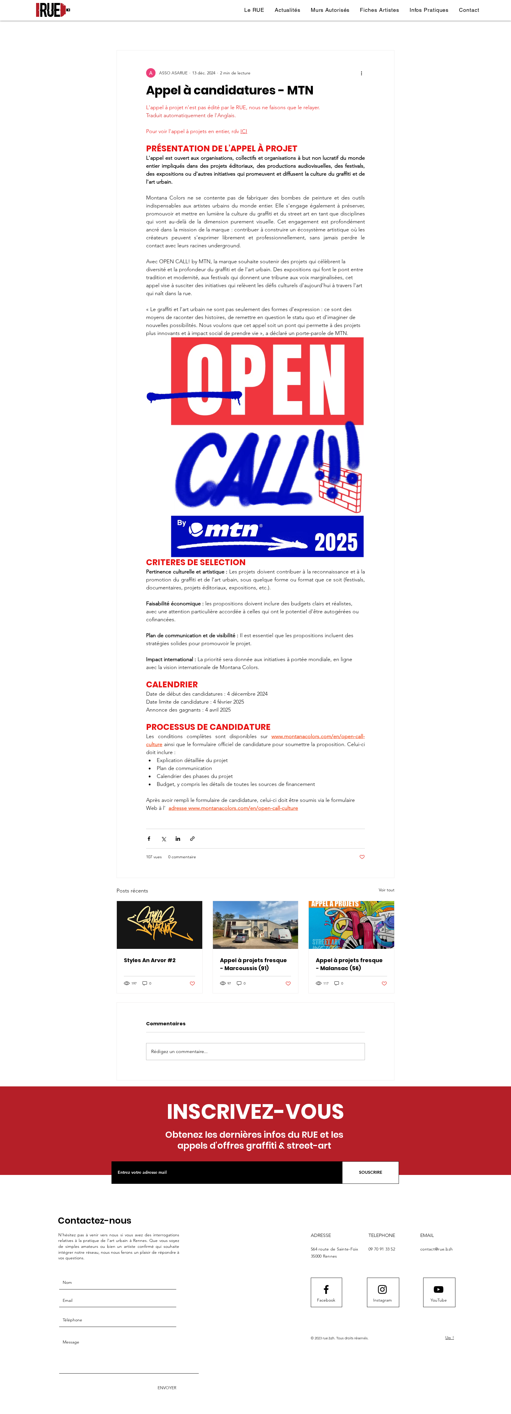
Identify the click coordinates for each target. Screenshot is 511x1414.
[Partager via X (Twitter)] (163, 838)
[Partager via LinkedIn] (178, 838)
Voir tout (386, 889)
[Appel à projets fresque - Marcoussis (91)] (255, 925)
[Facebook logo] (326, 1289)
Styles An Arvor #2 (150, 960)
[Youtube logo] (438, 1289)
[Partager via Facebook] (149, 838)
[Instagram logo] (382, 1289)
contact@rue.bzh (436, 1249)
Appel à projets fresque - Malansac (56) (349, 964)
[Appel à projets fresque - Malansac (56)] (351, 925)
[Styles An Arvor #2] (159, 925)
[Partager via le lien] (192, 838)
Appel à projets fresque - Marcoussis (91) (253, 964)
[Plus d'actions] (361, 72)
